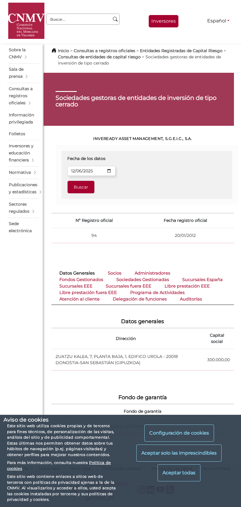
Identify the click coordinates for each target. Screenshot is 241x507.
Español (216, 21)
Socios (114, 273)
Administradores (152, 273)
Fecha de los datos (86, 158)
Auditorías (191, 299)
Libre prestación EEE (187, 286)
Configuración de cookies (179, 433)
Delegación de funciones (140, 299)
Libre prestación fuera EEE (88, 292)
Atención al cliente (79, 299)
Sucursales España (202, 279)
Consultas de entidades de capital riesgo (99, 57)
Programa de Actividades (157, 292)
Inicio (63, 50)
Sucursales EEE (76, 286)
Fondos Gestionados (81, 279)
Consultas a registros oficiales (104, 50)
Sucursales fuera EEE (128, 286)
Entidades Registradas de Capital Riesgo (181, 50)
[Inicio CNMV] (26, 20)
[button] (23, 53)
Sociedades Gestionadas (142, 279)
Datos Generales (77, 273)
